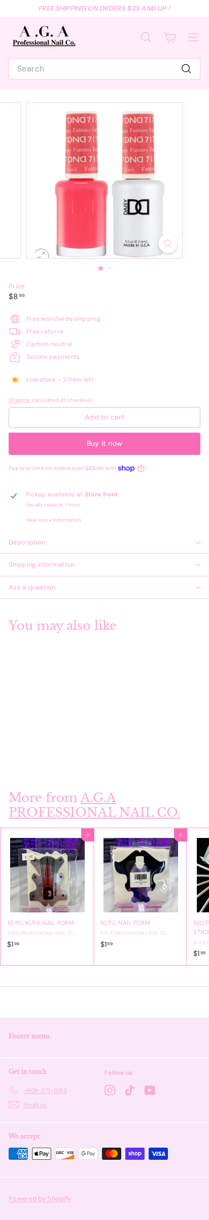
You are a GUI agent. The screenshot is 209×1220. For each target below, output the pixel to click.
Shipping (19, 400)
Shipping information (42, 564)
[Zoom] (168, 243)
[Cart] (170, 37)
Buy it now (105, 443)
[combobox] (104, 68)
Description (27, 542)
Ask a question (32, 587)
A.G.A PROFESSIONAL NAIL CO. (95, 805)
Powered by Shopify (40, 1198)
